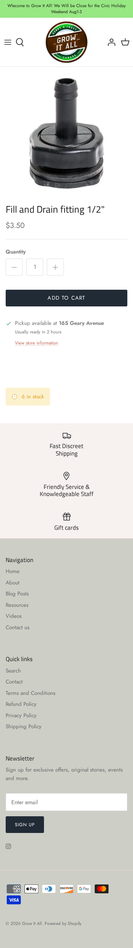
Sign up (25, 824)
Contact (14, 682)
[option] (66, 133)
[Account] (109, 42)
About (13, 583)
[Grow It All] (66, 42)
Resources (17, 605)
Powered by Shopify (63, 923)
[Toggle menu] (8, 42)
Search (13, 671)
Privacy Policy (21, 715)
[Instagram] (8, 846)
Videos (14, 616)
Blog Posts (17, 594)
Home (13, 571)
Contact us (17, 627)
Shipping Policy (23, 726)
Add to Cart (66, 298)
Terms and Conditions (30, 693)
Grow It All (32, 923)
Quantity (16, 252)
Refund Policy (21, 704)
